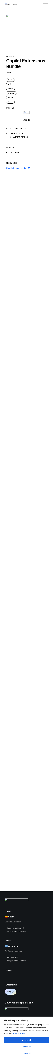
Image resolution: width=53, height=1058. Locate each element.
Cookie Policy (19, 1033)
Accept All (26, 1040)
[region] (26, 1037)
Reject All (27, 1053)
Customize (26, 1047)
